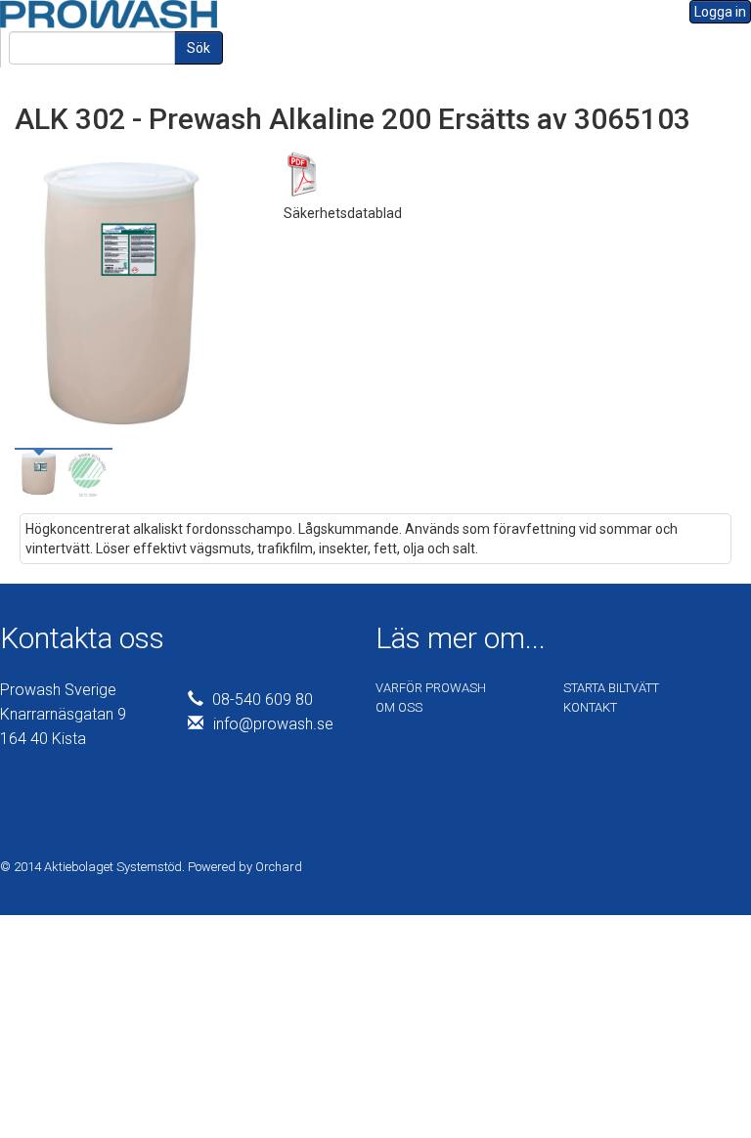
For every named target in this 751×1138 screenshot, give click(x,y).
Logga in (720, 12)
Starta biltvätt (611, 687)
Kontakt (590, 707)
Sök (198, 48)
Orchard (278, 866)
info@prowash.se (273, 724)
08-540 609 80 (262, 699)
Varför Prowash (431, 687)
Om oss (399, 707)
